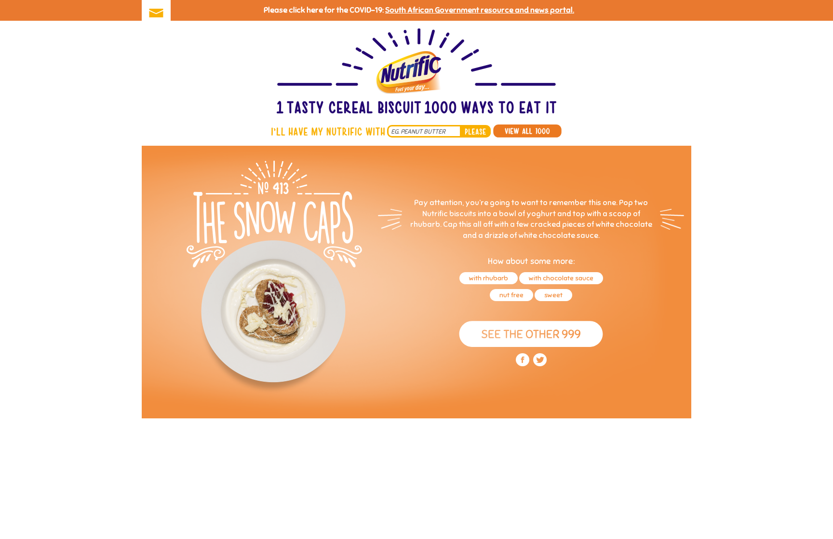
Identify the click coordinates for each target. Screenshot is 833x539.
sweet (553, 295)
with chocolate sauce (561, 278)
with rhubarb (488, 278)
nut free (511, 295)
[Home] (416, 72)
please (475, 131)
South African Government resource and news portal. (479, 10)
